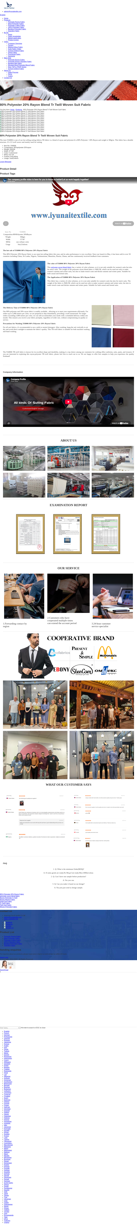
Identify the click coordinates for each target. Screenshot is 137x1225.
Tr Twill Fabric (5, 903)
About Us (7, 70)
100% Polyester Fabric (16, 27)
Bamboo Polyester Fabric (17, 29)
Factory (10, 45)
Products (7, 20)
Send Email (4, 970)
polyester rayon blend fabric (61, 267)
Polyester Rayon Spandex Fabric (20, 61)
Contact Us (8, 78)
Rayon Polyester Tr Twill (8, 898)
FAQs (10, 74)
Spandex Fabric (13, 31)
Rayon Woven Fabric (7, 899)
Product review (13, 40)
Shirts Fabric (12, 52)
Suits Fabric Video (14, 49)
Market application (14, 38)
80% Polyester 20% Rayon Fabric (12, 894)
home (12, 109)
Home (6, 18)
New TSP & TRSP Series (17, 67)
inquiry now (4, 957)
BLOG (6, 33)
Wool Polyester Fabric (16, 24)
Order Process (13, 72)
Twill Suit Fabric (5, 905)
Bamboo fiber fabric (15, 63)
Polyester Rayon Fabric (16, 22)
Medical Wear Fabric (15, 47)
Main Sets (7, 58)
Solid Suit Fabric (6, 901)
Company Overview (15, 43)
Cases (10, 76)
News (10, 34)
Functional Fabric (14, 54)
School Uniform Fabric (16, 51)
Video (6, 42)
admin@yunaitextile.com (13, 11)
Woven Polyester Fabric (8, 907)
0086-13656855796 (11, 919)
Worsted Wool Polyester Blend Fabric (21, 65)
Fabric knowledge (14, 36)
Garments (11, 56)
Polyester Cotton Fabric (16, 25)
